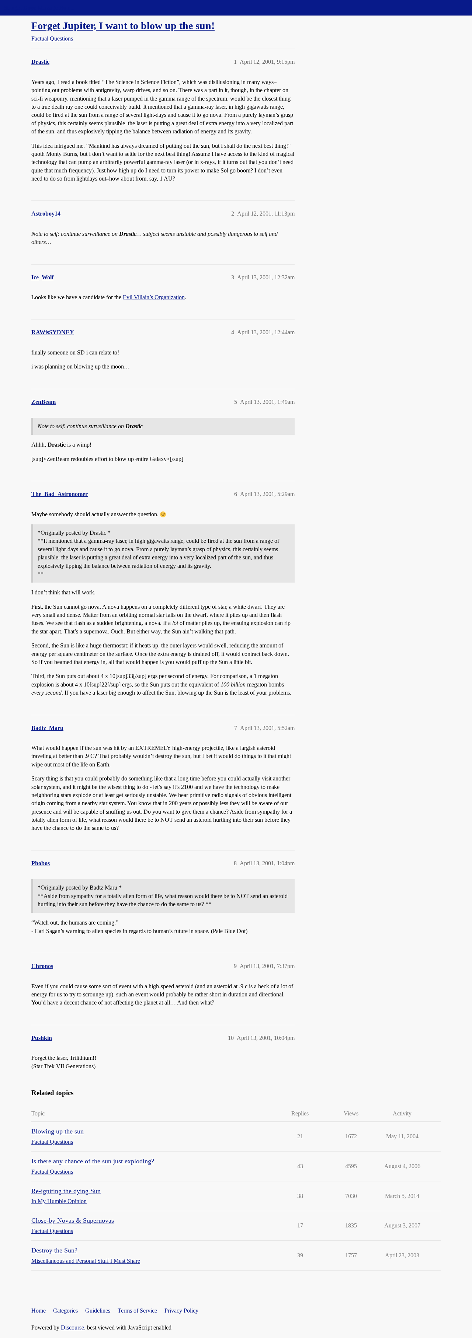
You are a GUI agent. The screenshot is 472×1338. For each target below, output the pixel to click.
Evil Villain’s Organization (154, 297)
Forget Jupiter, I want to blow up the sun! (123, 25)
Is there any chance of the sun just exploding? (92, 1161)
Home (38, 1310)
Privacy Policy (181, 1310)
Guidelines (97, 1310)
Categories (65, 1310)
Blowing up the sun (57, 1131)
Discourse (72, 1327)
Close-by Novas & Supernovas (72, 1220)
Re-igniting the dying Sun (66, 1191)
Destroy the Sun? (54, 1250)
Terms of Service (137, 1310)
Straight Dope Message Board (39, 7)
